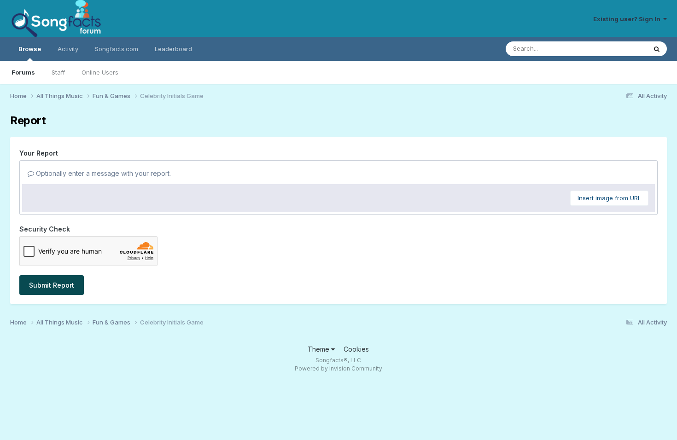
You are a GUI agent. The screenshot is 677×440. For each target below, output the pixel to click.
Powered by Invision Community (338, 368)
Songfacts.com (116, 48)
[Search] (657, 48)
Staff (58, 72)
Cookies (356, 349)
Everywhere (617, 48)
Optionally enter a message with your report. (102, 173)
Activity (68, 48)
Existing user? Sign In (628, 19)
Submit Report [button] (51, 285)
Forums (23, 72)
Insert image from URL (609, 198)
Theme (319, 349)
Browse (29, 48)
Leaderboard (173, 48)
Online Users (100, 72)
